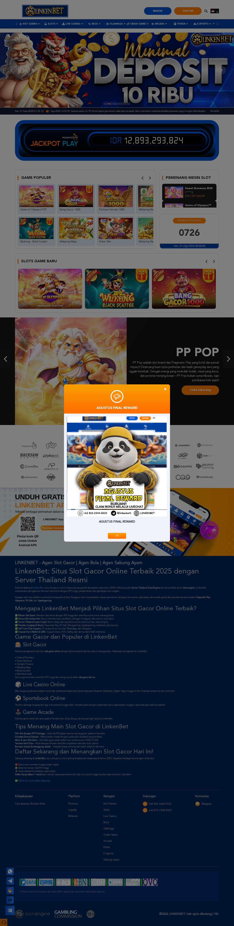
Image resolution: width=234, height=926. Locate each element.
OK (117, 535)
